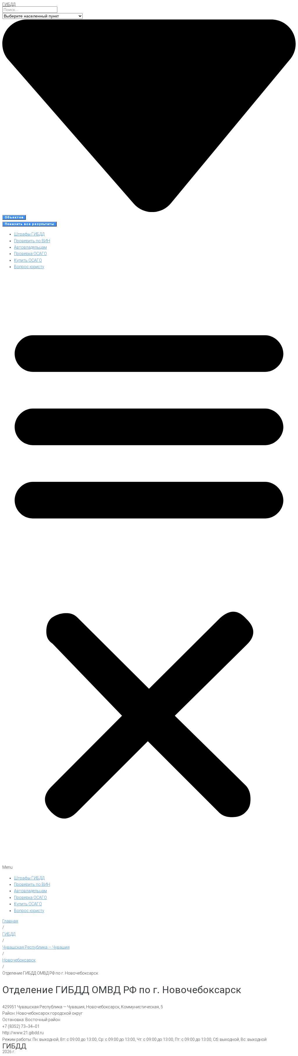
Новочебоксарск (19, 960)
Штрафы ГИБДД (29, 234)
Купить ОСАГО (28, 260)
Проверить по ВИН (32, 240)
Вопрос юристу (29, 266)
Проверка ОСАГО (30, 253)
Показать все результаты (29, 224)
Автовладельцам (30, 247)
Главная (10, 921)
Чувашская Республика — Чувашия (36, 947)
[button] (149, 572)
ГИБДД (8, 4)
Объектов (14, 217)
